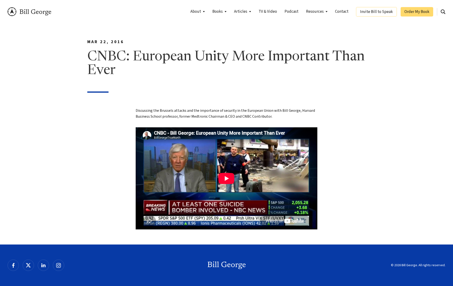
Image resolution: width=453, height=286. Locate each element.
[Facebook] (13, 265)
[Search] (443, 12)
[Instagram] (58, 265)
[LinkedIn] (43, 265)
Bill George (29, 12)
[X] (28, 265)
